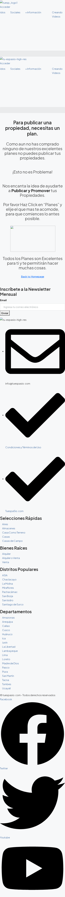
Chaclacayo (9, 579)
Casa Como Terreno (13, 532)
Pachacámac (10, 591)
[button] (32, 54)
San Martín (8, 675)
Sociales (15, 12)
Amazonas (8, 617)
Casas (6, 536)
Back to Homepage (32, 276)
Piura (5, 671)
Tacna (5, 679)
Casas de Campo (12, 540)
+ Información (33, 12)
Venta (5, 562)
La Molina (7, 583)
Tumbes (6, 684)
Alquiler (6, 553)
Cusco (6, 630)
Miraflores (8, 587)
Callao (6, 625)
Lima (5, 654)
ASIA (5, 575)
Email (3, 300)
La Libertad (8, 646)
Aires (5, 524)
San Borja (7, 596)
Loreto (6, 659)
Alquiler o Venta (11, 557)
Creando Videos (57, 14)
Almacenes (8, 528)
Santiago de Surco (13, 604)
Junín (5, 642)
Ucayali (6, 688)
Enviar (4, 313)
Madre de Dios (10, 663)
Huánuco (7, 634)
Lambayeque (10, 650)
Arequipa (7, 621)
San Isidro (7, 600)
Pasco (6, 667)
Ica (4, 638)
